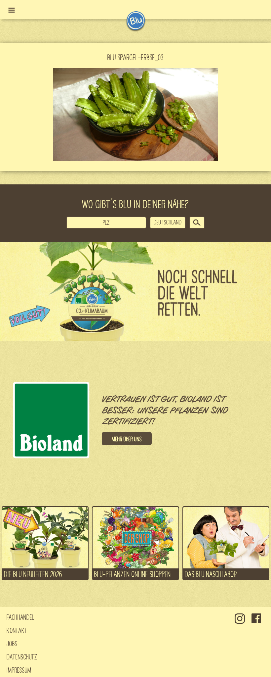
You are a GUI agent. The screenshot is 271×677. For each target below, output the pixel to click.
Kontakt (17, 630)
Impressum (19, 669)
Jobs (12, 643)
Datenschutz (22, 656)
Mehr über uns (127, 439)
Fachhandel (20, 616)
